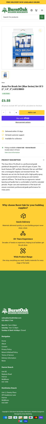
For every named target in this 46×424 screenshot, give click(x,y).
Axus (3, 82)
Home (4, 341)
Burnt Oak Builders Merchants (22, 411)
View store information (12, 152)
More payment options (23, 122)
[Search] (42, 17)
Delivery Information (9, 358)
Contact (4, 347)
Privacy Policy (7, 349)
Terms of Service (8, 355)
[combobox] (23, 17)
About (4, 344)
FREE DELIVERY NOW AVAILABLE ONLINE (23, 2)
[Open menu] (42, 10)
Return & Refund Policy (10, 352)
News (4, 361)
